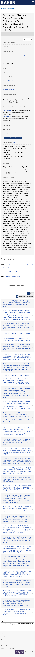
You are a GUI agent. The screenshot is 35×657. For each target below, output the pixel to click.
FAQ (2, 640)
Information (4, 634)
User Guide (4, 637)
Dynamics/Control (8, 80)
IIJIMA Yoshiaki (7, 110)
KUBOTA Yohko (7, 116)
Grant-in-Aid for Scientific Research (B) (14, 55)
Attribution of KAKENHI (7, 648)
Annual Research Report (12, 265)
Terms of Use (5, 646)
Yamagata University (8, 89)
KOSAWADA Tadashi (9, 98)
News (2, 642)
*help (14, 142)
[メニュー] (33, 2)
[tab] (18, 285)
